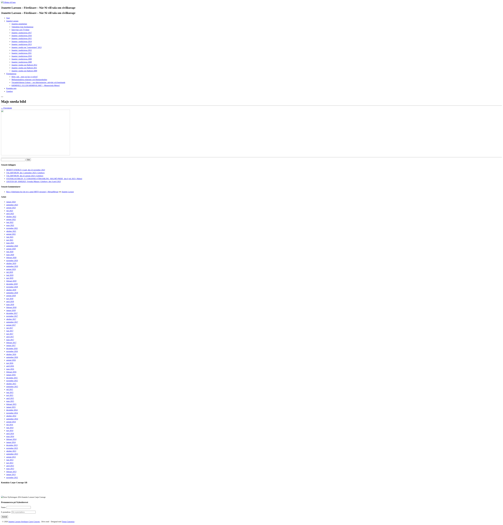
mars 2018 (10, 305)
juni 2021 (9, 237)
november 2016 (12, 351)
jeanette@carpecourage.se (254, 492)
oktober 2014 (11, 416)
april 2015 (10, 398)
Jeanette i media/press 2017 (22, 33)
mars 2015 (10, 401)
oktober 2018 (11, 290)
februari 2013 (11, 472)
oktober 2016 (11, 354)
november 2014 (12, 413)
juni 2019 (9, 275)
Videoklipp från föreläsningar (22, 27)
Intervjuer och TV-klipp (20, 30)
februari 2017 (11, 343)
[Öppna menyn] (2, 96)
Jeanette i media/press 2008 (22, 62)
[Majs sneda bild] (35, 155)
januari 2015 (11, 407)
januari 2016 (11, 375)
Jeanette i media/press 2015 (22, 39)
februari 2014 (11, 439)
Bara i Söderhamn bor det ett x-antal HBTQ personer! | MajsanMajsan (32, 192)
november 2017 (12, 316)
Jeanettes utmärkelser (19, 24)
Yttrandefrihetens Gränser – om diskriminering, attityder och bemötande (38, 82)
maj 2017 (9, 334)
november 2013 (12, 448)
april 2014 (10, 434)
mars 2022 (10, 225)
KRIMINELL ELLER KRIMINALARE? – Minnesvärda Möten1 (36, 85)
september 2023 (12, 205)
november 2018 (12, 287)
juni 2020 (9, 252)
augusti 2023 (11, 208)
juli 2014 (9, 425)
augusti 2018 (11, 296)
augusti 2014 (11, 422)
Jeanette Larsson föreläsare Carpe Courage (24, 522)
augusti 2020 (11, 249)
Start (8, 18)
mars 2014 (10, 436)
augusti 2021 (11, 234)
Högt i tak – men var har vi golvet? (25, 77)
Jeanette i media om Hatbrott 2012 (24, 65)
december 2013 (12, 445)
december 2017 (12, 313)
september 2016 (12, 357)
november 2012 (12, 478)
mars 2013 (10, 469)
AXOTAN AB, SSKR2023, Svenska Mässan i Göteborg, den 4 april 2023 (33, 182)
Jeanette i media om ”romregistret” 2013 (27, 47)
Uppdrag (9, 91)
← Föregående (6, 108)
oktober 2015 (11, 384)
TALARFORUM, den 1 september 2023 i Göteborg (25, 173)
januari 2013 (11, 475)
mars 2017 (10, 340)
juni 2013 (9, 460)
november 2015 (12, 381)
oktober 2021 (11, 231)
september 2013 (12, 454)
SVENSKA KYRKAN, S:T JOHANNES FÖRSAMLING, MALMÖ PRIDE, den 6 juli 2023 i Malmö (44, 179)
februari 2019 (11, 281)
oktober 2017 (11, 319)
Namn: (4, 507)
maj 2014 (9, 431)
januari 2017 (11, 346)
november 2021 (12, 228)
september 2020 (12, 246)
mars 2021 (10, 243)
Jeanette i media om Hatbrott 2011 (24, 68)
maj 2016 (9, 363)
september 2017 (12, 322)
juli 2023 (9, 211)
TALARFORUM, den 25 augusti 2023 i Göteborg (24, 176)
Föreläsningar (11, 74)
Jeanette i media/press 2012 (22, 50)
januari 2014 (11, 442)
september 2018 (12, 293)
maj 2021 (9, 240)
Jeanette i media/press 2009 (22, 59)
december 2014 (12, 410)
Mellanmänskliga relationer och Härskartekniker (29, 80)
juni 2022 (9, 222)
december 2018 (12, 284)
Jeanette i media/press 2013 (22, 44)
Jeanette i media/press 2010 (22, 56)
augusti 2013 (11, 457)
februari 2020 (11, 258)
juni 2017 (9, 331)
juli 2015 (9, 389)
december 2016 (12, 349)
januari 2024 (11, 202)
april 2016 (10, 366)
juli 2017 (9, 328)
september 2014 (12, 419)
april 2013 (10, 466)
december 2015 (12, 378)
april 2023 (10, 214)
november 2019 (12, 261)
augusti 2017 (11, 325)
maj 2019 (9, 278)
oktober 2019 (11, 263)
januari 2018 (11, 310)
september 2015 (12, 387)
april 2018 (10, 302)
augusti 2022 (11, 219)
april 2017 (10, 337)
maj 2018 (9, 299)
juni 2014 (9, 428)
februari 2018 (11, 307)
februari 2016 (11, 372)
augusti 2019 (11, 269)
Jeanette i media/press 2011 (22, 53)
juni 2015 (9, 392)
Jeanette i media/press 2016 (22, 36)
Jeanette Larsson (12, 21)
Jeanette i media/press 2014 (22, 42)
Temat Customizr (68, 522)
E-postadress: (6, 512)
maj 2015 (9, 395)
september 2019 (12, 266)
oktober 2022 (11, 217)
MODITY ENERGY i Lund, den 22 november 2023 (25, 170)
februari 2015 (11, 404)
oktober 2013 (11, 451)
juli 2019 (9, 272)
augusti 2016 (11, 360)
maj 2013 (9, 463)
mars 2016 (10, 369)
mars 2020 (10, 255)
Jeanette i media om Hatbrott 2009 (24, 71)
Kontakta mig (11, 88)
